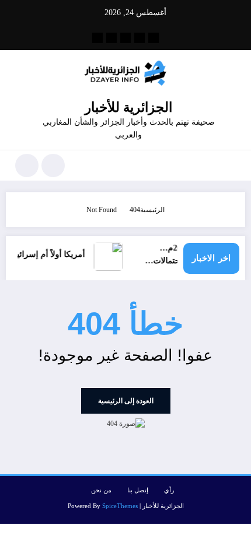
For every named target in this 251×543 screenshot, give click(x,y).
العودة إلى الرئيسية (126, 401)
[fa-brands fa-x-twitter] (139, 38)
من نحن (101, 490)
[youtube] (97, 38)
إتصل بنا (137, 490)
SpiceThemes (120, 506)
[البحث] (53, 165)
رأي (169, 490)
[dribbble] (125, 38)
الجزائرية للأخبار (128, 107)
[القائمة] (230, 165)
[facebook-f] (153, 38)
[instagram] (111, 38)
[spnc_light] (27, 165)
